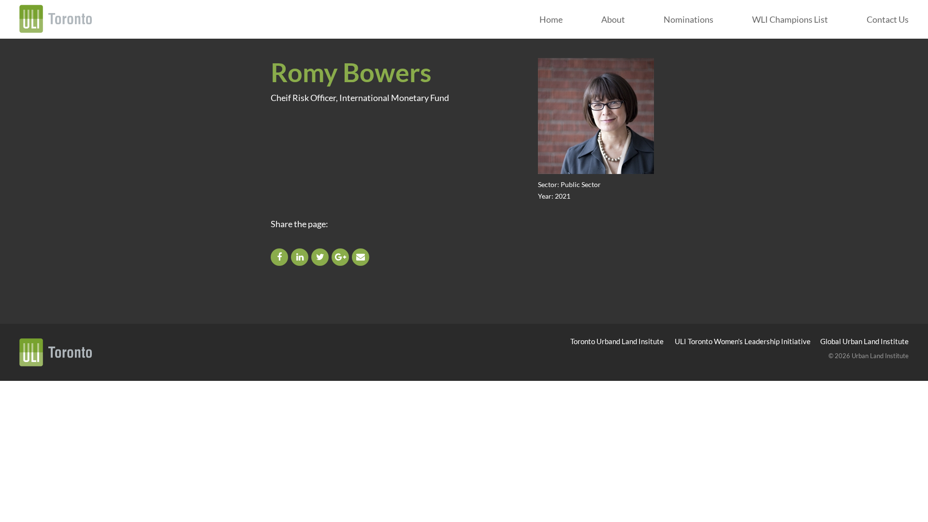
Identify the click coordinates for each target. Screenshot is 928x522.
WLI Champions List (790, 19)
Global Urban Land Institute (864, 341)
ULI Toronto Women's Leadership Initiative (743, 341)
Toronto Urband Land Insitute (617, 341)
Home (551, 19)
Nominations (688, 19)
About (613, 19)
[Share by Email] (361, 256)
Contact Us (888, 19)
